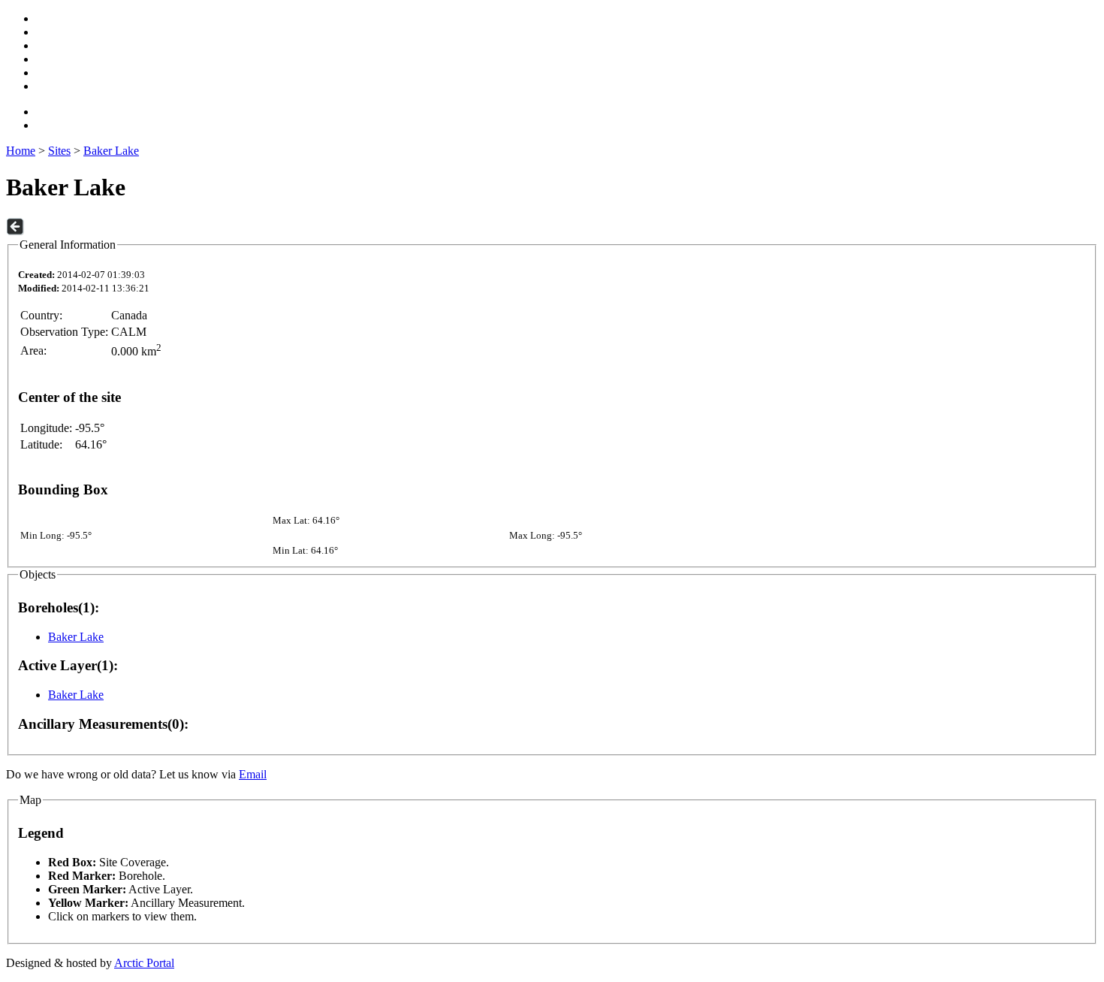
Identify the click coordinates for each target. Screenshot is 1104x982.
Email (253, 774)
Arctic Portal (144, 962)
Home (20, 150)
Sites (59, 150)
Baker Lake (111, 150)
